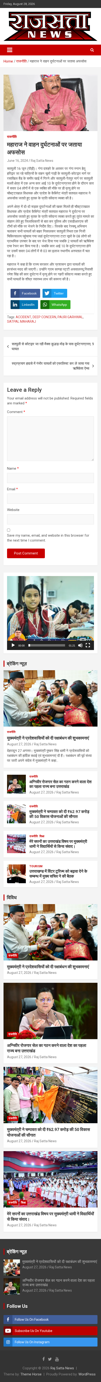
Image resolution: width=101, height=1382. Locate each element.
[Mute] (80, 645)
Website (13, 510)
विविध (12, 897)
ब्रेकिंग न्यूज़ (17, 663)
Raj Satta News (42, 161)
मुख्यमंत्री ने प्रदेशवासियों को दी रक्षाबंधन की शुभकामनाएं (48, 738)
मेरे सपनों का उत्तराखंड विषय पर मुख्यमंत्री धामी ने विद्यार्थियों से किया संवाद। (58, 843)
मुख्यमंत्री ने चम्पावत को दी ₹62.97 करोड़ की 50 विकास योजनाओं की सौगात (59, 814)
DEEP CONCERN (44, 317)
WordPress (87, 1374)
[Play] (13, 645)
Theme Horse (31, 1374)
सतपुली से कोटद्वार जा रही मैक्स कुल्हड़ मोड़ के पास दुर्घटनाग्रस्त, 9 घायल (53, 346)
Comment (16, 412)
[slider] (46, 645)
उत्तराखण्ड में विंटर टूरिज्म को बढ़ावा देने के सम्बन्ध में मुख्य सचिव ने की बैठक (58, 873)
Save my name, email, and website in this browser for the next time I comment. (48, 537)
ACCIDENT (23, 317)
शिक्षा (41, 836)
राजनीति (12, 137)
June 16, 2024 (17, 161)
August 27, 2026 (19, 744)
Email (12, 489)
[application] (50, 613)
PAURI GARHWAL (70, 317)
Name (13, 468)
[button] (50, 613)
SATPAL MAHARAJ (21, 321)
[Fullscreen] (87, 645)
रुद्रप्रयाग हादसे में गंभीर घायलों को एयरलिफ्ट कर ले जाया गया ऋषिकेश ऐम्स (50, 366)
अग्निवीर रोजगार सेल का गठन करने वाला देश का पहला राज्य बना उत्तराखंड (60, 784)
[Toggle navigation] (10, 50)
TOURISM (36, 866)
